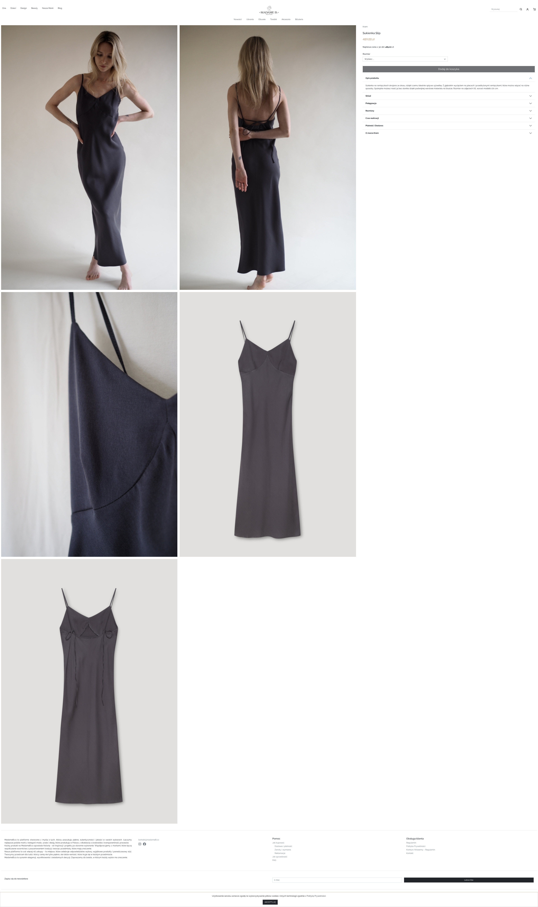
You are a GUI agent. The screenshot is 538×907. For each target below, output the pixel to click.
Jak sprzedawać (279, 857)
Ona (4, 8)
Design (23, 8)
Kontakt (409, 853)
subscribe (468, 880)
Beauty (34, 8)
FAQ (274, 860)
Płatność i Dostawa (374, 125)
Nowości (238, 19)
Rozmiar (366, 54)
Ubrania (250, 19)
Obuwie (261, 19)
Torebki (273, 19)
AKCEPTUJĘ (270, 902)
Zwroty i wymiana (283, 850)
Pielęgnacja (371, 103)
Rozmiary (370, 111)
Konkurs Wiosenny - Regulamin (420, 850)
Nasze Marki (47, 8)
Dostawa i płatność (283, 846)
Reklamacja (280, 853)
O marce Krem (372, 133)
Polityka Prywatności (415, 846)
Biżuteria (299, 19)
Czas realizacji (372, 118)
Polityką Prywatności (316, 896)
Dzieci (13, 8)
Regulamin (411, 843)
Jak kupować (278, 843)
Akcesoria (286, 19)
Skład (368, 96)
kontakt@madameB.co (148, 840)
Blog (60, 8)
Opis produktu (372, 78)
